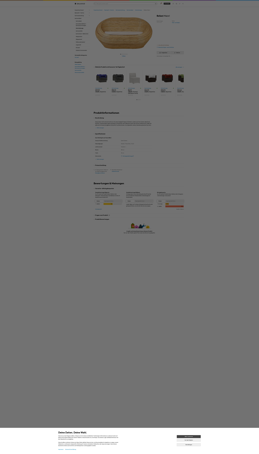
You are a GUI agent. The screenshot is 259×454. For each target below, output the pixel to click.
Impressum (60, 449)
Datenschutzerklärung (70, 449)
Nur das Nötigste (189, 440)
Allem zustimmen (189, 436)
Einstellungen (188, 444)
